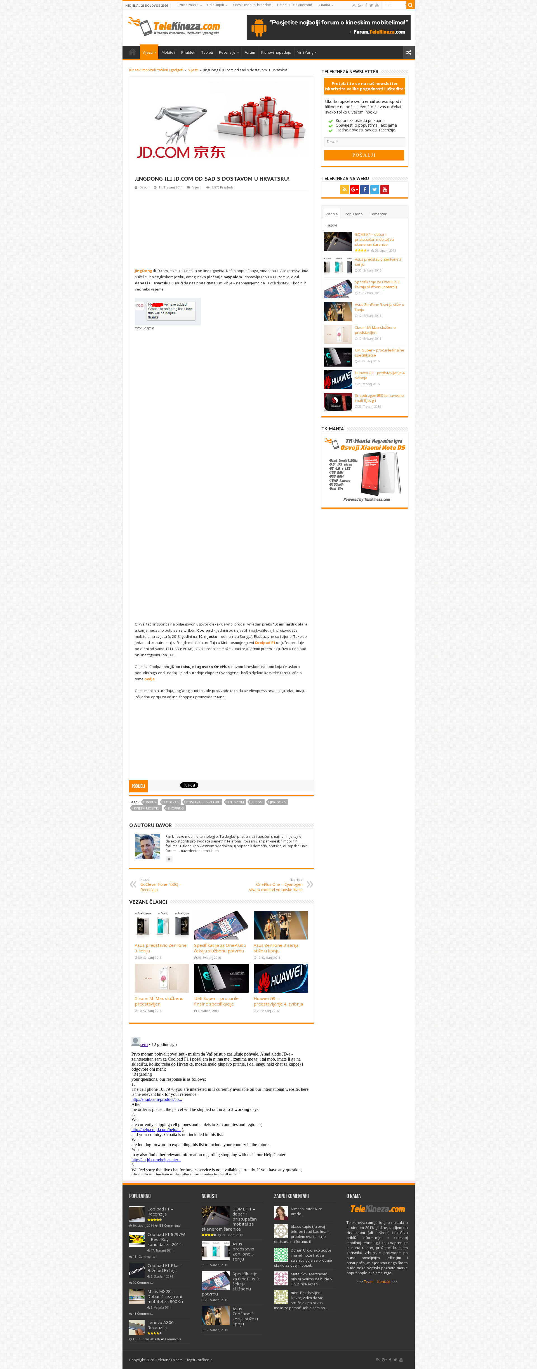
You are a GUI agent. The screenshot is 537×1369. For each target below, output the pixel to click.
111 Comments (144, 1257)
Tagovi (331, 225)
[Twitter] (371, 5)
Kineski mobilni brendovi (252, 5)
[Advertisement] (221, 229)
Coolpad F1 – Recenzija (160, 1211)
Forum (249, 52)
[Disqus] (221, 1105)
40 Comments (171, 1339)
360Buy (150, 802)
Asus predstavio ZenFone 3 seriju (243, 1251)
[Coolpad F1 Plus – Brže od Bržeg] (137, 1270)
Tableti (207, 52)
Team (368, 1281)
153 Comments (169, 1226)
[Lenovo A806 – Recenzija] (137, 1327)
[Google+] (360, 5)
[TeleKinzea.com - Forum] (329, 27)
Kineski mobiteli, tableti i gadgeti (156, 69)
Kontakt (383, 1281)
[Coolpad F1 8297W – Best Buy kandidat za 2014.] (137, 1239)
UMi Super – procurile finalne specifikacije (216, 1001)
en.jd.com (236, 802)
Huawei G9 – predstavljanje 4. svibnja (278, 1001)
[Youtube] (377, 5)
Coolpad (171, 802)
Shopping (176, 808)
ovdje (149, 678)
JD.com (257, 802)
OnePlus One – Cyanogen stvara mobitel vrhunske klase (276, 884)
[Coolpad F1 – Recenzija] (137, 1214)
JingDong (278, 802)
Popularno (354, 213)
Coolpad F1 (265, 642)
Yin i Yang (305, 52)
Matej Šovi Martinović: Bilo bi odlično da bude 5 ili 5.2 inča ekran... (311, 1279)
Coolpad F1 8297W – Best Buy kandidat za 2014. (166, 1239)
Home (132, 52)
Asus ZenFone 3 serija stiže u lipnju (276, 947)
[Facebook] (366, 5)
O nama (323, 5)
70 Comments (143, 1283)
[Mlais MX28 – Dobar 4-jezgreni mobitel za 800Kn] (137, 1296)
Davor (144, 187)
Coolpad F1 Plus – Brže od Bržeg (165, 1267)
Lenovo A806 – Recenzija (162, 1325)
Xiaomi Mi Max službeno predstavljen (159, 1001)
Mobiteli (168, 52)
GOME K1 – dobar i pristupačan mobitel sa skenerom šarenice (374, 239)
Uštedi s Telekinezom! (294, 5)
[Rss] (354, 5)
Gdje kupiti (215, 5)
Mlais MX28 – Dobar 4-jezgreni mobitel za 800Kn (165, 1296)
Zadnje (332, 213)
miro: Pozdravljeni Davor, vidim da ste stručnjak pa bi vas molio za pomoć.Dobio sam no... (301, 1300)
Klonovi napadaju (276, 52)
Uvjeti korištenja (199, 1359)
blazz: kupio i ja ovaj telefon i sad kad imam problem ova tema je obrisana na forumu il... (301, 1234)
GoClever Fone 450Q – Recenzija (161, 884)
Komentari (378, 213)
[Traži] (410, 5)
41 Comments (143, 1314)
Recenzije (227, 52)
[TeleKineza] (173, 25)
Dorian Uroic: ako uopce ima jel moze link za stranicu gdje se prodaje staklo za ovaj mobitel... (303, 1258)
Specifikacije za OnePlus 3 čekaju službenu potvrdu (220, 947)
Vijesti (148, 52)
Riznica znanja (187, 5)
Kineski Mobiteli (147, 808)
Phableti (188, 52)
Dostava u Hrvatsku (203, 802)
